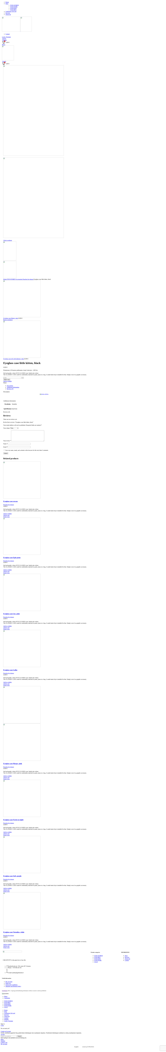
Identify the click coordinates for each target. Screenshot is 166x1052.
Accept (3, 1034)
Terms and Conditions (11, 984)
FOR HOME (13, 7)
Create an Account (6, 1031)
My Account (8, 981)
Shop (126, 955)
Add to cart (7, 379)
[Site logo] (11, 31)
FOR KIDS (13, 8)
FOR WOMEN (14, 5)
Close (2, 1025)
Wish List (8, 983)
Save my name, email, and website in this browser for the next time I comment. (26, 450)
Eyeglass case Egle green (11, 557)
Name (5, 444)
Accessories (19, 279)
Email (5, 447)
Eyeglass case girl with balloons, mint (13, 359)
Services (127, 957)
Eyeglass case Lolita (10, 670)
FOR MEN (13, 10)
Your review (7, 441)
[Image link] (12, 952)
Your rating (6, 428)
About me (127, 959)
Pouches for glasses (28, 279)
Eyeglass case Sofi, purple (12, 876)
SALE (96, 962)
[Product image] (21, 760)
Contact (127, 960)
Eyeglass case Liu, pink (11, 614)
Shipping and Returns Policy (13, 986)
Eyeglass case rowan (10, 501)
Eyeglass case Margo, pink (10, 318)
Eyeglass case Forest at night (13, 820)
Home (5, 279)
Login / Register (8, 1021)
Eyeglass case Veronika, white (13, 932)
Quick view (6, 517)
